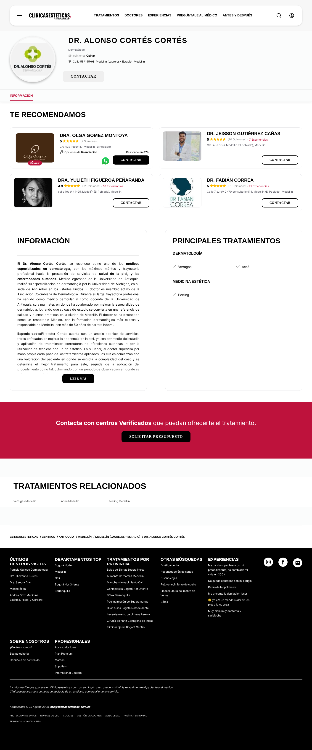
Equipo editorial (19, 653)
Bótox (164, 601)
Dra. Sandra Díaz (21, 582)
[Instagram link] (268, 563)
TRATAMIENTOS (106, 15)
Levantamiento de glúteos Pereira (128, 614)
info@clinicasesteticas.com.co (70, 706)
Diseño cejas (169, 578)
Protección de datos (23, 715)
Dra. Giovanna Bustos (23, 576)
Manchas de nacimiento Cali (125, 582)
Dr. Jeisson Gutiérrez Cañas (243, 133)
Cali (57, 578)
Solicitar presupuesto (156, 436)
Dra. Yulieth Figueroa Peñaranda (101, 180)
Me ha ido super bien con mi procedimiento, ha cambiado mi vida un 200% (228, 570)
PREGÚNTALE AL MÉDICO (197, 15)
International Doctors (68, 672)
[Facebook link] (283, 563)
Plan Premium (63, 653)
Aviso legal (112, 715)
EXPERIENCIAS (159, 15)
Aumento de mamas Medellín (125, 576)
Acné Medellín (70, 501)
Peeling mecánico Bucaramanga (127, 601)
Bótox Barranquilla (118, 595)
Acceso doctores (65, 647)
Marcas (59, 660)
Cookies (68, 715)
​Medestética (18, 588)
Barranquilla (62, 591)
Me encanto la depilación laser (227, 593)
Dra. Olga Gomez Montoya (94, 135)
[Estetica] (50, 16)
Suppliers (61, 666)
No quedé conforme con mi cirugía (230, 580)
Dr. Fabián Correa (230, 180)
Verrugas (184, 267)
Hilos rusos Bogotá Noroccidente (128, 608)
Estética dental (170, 565)
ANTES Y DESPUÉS (237, 15)
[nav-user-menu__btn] (292, 15)
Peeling (183, 295)
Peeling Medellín (119, 501)
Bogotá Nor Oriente (67, 584)
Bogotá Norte (63, 565)
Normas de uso (49, 715)
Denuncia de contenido (25, 660)
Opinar (90, 55)
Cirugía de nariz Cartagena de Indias (130, 620)
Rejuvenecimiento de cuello (178, 584)
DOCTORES (133, 15)
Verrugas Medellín (24, 501)
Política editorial (135, 715)
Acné (245, 267)
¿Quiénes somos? (21, 647)
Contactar (131, 160)
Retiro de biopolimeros (222, 587)
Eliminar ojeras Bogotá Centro (126, 627)
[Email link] (297, 562)
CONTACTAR (83, 76)
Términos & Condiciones (25, 721)
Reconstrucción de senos (177, 571)
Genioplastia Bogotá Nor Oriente (127, 588)
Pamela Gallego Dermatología (29, 569)
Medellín (60, 571)
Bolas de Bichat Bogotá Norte (125, 569)
